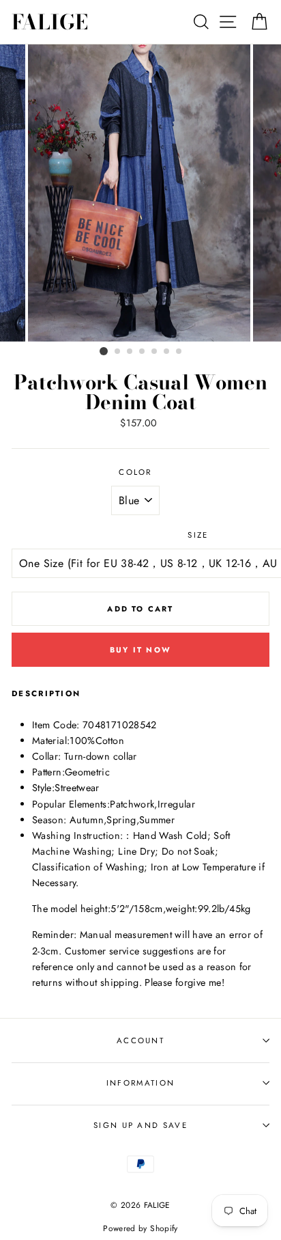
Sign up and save (140, 1125)
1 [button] (104, 351)
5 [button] (154, 351)
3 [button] (130, 351)
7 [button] (179, 351)
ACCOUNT (140, 1040)
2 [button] (118, 351)
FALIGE (50, 22)
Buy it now (140, 649)
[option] (140, 193)
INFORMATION (140, 1082)
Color (135, 472)
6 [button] (167, 351)
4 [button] (142, 351)
